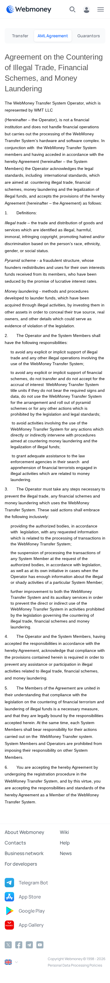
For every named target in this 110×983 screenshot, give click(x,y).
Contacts (15, 842)
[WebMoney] (28, 9)
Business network (24, 853)
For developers (21, 864)
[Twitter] (8, 944)
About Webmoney (24, 832)
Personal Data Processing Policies (75, 965)
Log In (86, 9)
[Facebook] (18, 944)
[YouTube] (39, 944)
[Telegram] (29, 944)
